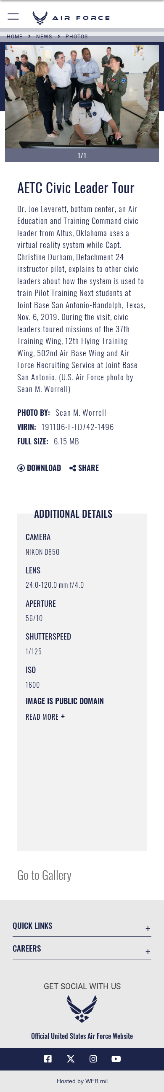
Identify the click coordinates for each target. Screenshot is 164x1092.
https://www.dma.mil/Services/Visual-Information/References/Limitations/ (77, 835)
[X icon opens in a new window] (70, 1059)
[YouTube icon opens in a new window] (116, 1059)
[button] (13, 18)
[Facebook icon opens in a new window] (48, 1059)
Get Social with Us (82, 986)
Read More (43, 717)
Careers (27, 948)
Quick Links (32, 925)
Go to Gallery (44, 874)
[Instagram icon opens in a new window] (93, 1059)
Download (43, 467)
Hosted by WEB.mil (82, 1081)
